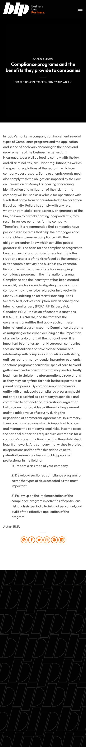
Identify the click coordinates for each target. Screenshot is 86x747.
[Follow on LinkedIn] (54, 722)
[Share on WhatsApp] (24, 539)
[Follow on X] (39, 722)
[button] (80, 9)
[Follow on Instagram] (31, 722)
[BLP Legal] (24, 9)
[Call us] (46, 722)
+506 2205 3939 (43, 665)
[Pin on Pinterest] (54, 539)
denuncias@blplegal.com (58, 711)
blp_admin (64, 82)
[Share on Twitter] (39, 539)
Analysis (39, 58)
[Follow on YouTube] (61, 722)
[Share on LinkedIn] (61, 539)
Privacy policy (43, 674)
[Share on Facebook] (31, 539)
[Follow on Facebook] (24, 722)
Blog (49, 58)
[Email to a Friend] (46, 539)
